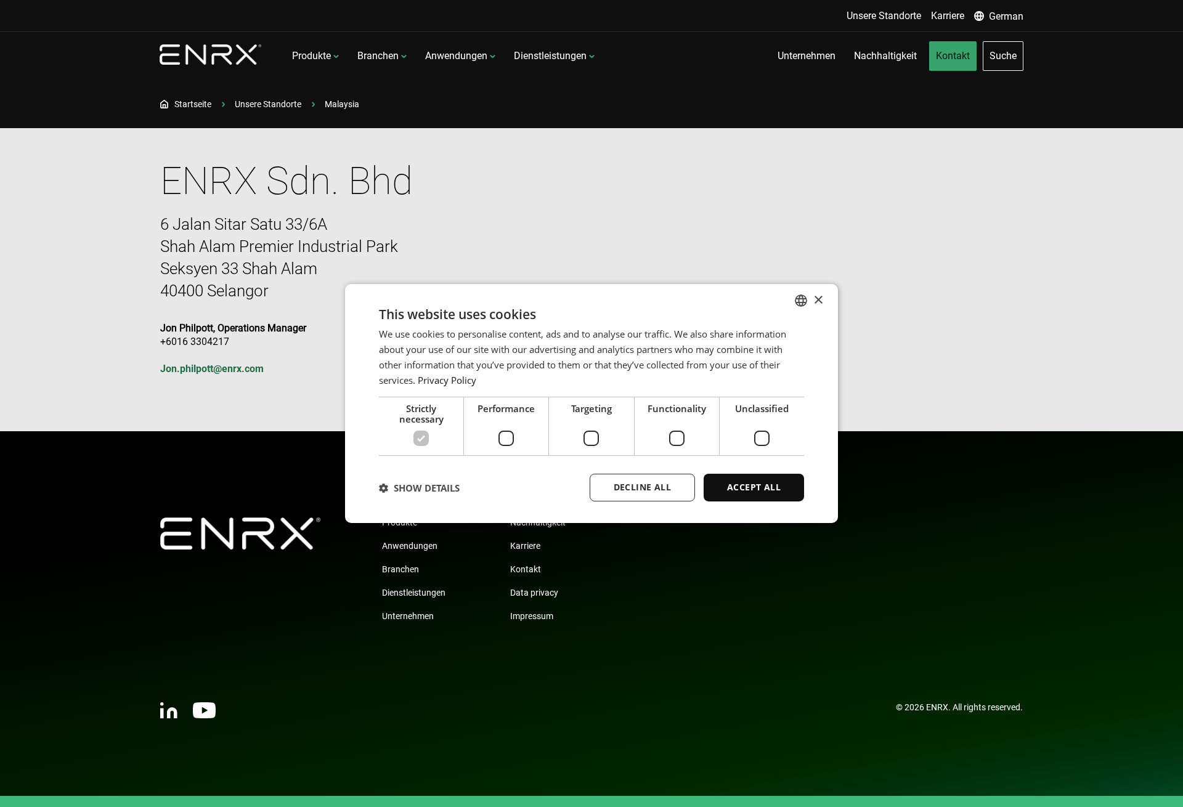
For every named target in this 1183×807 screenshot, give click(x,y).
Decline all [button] (642, 487)
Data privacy (534, 593)
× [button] (818, 299)
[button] (419, 488)
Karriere (525, 546)
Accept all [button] (754, 487)
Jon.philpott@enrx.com (212, 369)
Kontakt (525, 569)
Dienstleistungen (550, 56)
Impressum (531, 616)
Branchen (378, 56)
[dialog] (591, 403)
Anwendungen (456, 56)
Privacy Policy (447, 380)
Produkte (311, 56)
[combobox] (801, 300)
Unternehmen (408, 616)
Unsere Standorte (268, 104)
